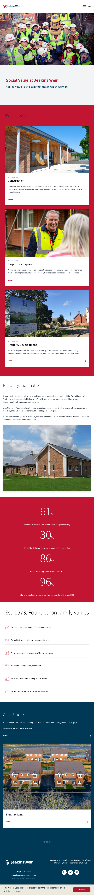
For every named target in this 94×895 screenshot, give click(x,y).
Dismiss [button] (82, 890)
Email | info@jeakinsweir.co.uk (23, 875)
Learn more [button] (17, 891)
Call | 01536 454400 (23, 871)
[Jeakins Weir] (31, 6)
